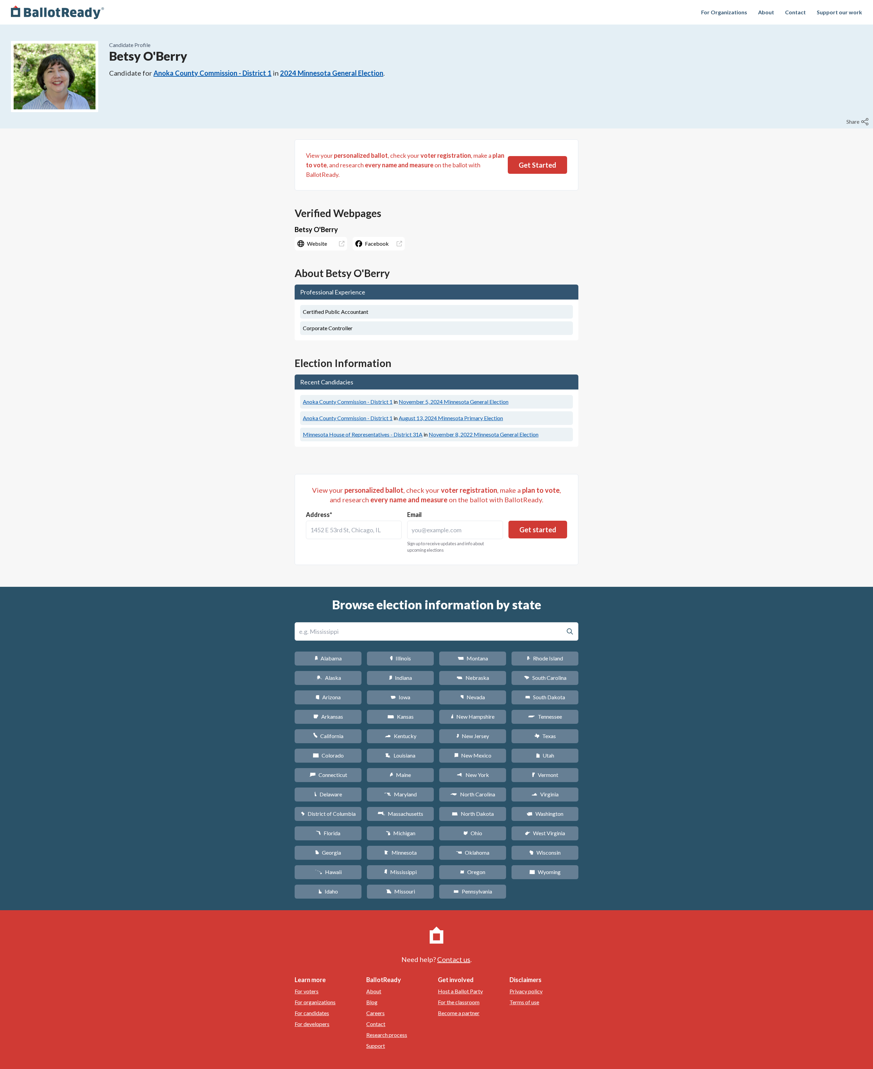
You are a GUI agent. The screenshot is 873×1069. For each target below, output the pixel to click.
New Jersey (472, 736)
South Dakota (545, 697)
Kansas (400, 716)
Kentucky (400, 736)
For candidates (312, 1013)
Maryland (400, 794)
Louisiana (400, 755)
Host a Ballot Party (460, 991)
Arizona (328, 697)
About (766, 12)
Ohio (472, 833)
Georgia (328, 852)
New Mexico (472, 755)
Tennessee (545, 716)
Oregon (472, 872)
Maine (400, 775)
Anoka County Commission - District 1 (212, 73)
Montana (473, 658)
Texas (545, 736)
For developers (312, 1024)
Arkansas (328, 716)
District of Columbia (328, 813)
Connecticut (328, 775)
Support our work (839, 12)
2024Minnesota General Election (331, 73)
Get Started (537, 165)
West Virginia (545, 833)
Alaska (328, 677)
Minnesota (400, 852)
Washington (545, 813)
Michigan (400, 833)
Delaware (328, 794)
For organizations (315, 1002)
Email (414, 514)
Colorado (328, 755)
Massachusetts (400, 813)
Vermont (545, 775)
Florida (328, 833)
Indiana (400, 677)
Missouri (400, 891)
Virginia (545, 794)
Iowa (400, 697)
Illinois (400, 658)
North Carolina (472, 794)
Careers (375, 1013)
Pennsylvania (473, 891)
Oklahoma (472, 852)
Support (375, 1045)
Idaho (328, 891)
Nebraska (473, 677)
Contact (795, 12)
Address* (319, 514)
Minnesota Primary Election (451, 418)
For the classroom (458, 1002)
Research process (386, 1035)
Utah (545, 755)
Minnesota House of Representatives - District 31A (363, 434)
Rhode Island (545, 658)
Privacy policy (526, 991)
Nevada (472, 697)
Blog (372, 1002)
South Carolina (545, 677)
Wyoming (545, 872)
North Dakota (473, 813)
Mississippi (400, 872)
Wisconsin (545, 852)
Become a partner (458, 1013)
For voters (307, 991)
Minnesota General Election (453, 401)
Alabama (328, 658)
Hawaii (328, 872)
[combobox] (354, 530)
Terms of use (524, 1002)
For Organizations (724, 12)
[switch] (858, 122)
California (328, 736)
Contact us (453, 959)
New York (473, 775)
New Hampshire (472, 716)
